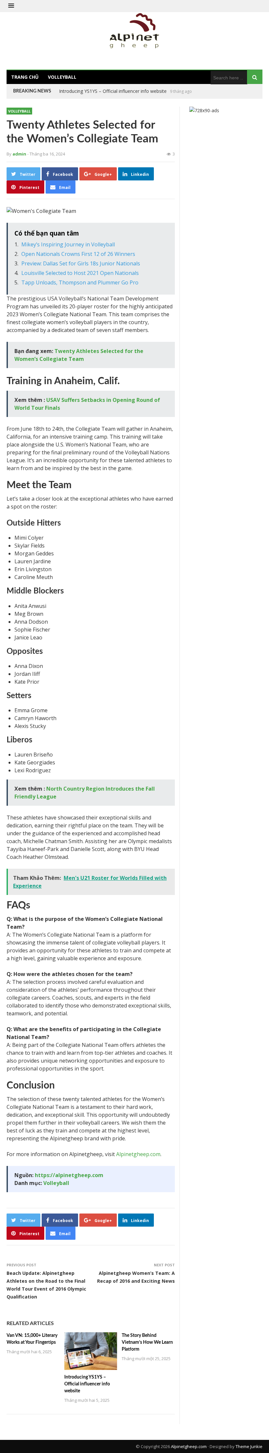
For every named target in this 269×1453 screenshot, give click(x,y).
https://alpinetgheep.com (69, 1175)
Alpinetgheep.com (138, 1154)
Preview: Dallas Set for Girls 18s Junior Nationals (80, 263)
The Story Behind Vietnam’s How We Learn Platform (114, 91)
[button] (11, 6)
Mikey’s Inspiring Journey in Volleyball (68, 244)
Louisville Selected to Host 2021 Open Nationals (80, 273)
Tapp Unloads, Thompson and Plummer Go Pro (79, 282)
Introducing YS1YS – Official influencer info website (87, 1384)
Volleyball (62, 77)
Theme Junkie (249, 1446)
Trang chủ (25, 77)
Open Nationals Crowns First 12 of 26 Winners (78, 254)
